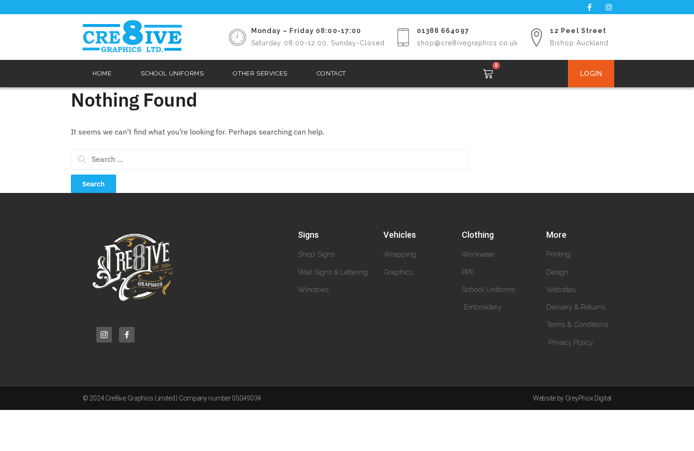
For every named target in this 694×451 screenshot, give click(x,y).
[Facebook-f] (589, 7)
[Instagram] (608, 7)
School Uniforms (172, 73)
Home (102, 73)
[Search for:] (269, 159)
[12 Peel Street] (536, 37)
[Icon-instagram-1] (104, 334)
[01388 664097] (403, 37)
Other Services (260, 73)
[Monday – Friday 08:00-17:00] (237, 37)
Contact (331, 73)
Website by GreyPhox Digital (572, 398)
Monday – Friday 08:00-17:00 (306, 30)
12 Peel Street (578, 30)
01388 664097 (443, 30)
